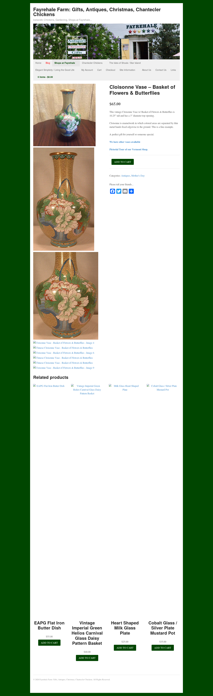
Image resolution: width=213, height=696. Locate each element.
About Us (146, 69)
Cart (99, 69)
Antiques (125, 175)
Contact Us (160, 69)
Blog (48, 62)
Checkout (110, 69)
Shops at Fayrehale (64, 62)
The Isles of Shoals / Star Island (125, 62)
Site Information (127, 69)
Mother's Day (138, 175)
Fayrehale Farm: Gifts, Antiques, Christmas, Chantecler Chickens (97, 12)
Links (173, 69)
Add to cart (122, 161)
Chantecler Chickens (92, 62)
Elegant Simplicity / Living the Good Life (54, 69)
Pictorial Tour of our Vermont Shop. (128, 149)
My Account (87, 69)
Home (38, 62)
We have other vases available (124, 142)
